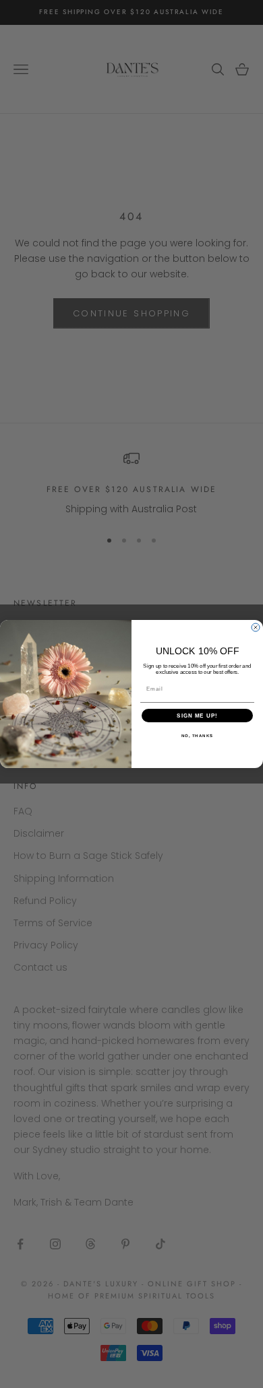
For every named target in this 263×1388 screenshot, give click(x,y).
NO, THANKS (197, 736)
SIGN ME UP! (197, 716)
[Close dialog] (256, 627)
